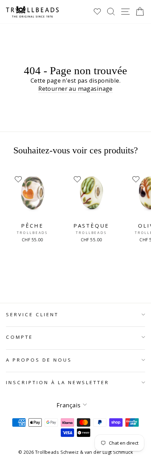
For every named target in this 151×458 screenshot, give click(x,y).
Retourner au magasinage (75, 88)
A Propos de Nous (39, 360)
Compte (19, 337)
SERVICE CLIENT (32, 314)
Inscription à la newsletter (57, 382)
